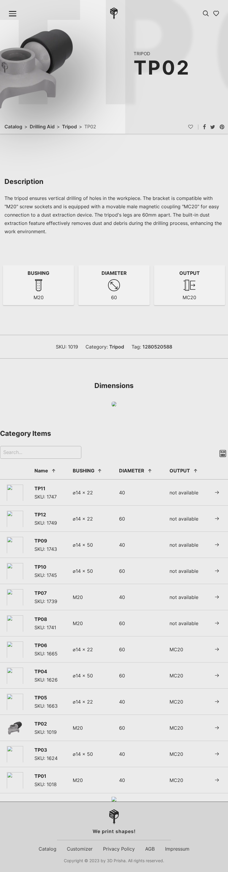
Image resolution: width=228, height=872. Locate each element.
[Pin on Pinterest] (222, 127)
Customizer (80, 849)
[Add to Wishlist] (193, 127)
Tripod (69, 127)
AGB (150, 849)
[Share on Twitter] (212, 127)
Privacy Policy (119, 849)
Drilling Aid (42, 127)
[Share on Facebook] (204, 127)
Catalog (13, 127)
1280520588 (157, 347)
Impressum (177, 849)
